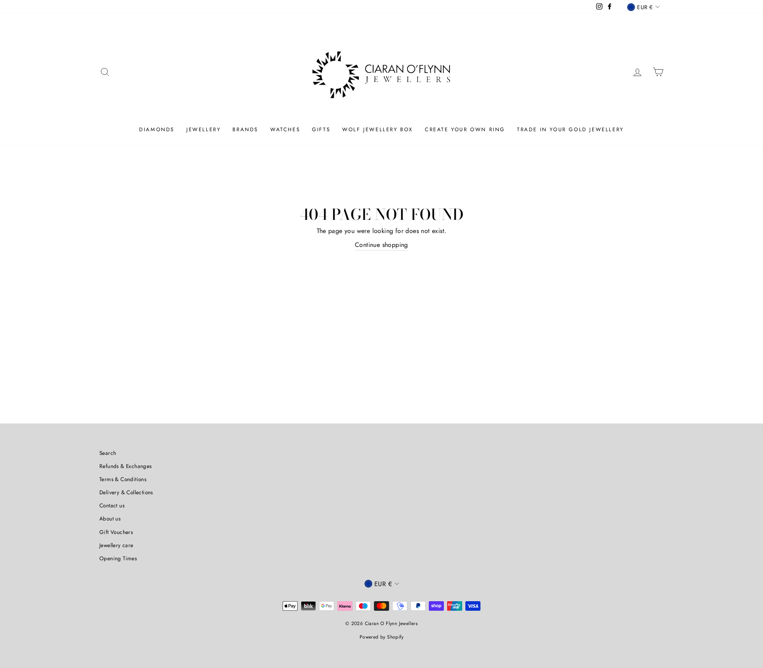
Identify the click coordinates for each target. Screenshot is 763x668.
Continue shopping (381, 244)
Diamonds (156, 129)
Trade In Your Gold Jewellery (570, 129)
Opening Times (118, 558)
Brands (245, 129)
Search (107, 453)
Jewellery (203, 129)
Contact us (111, 505)
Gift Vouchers (116, 532)
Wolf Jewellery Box (377, 129)
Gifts (321, 129)
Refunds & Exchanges (125, 466)
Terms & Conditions (122, 479)
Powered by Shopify (381, 637)
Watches (285, 129)
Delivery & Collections (126, 492)
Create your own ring (465, 129)
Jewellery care (116, 545)
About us (109, 518)
